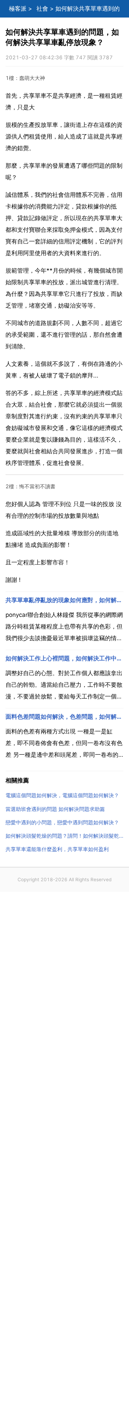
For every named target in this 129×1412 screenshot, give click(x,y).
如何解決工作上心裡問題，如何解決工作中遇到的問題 (64, 658)
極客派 (17, 8)
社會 (42, 8)
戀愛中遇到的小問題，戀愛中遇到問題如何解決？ (62, 822)
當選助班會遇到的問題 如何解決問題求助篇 (55, 809)
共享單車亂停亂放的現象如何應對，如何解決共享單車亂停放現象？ (64, 600)
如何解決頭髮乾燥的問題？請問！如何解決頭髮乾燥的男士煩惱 (64, 836)
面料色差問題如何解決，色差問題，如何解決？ (64, 716)
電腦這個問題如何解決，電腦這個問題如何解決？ (62, 795)
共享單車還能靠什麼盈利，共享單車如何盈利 (57, 849)
